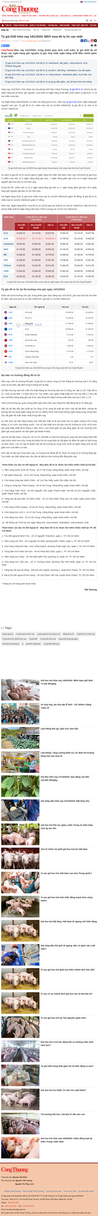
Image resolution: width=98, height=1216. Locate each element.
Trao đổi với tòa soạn (54, 1191)
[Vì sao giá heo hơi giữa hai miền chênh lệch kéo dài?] (20, 979)
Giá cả (4, 30)
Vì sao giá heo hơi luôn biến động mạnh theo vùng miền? (66, 899)
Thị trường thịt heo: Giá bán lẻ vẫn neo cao (63, 1114)
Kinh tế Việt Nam (29, 16)
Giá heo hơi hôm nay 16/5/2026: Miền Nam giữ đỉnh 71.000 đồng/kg (67, 682)
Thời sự (8, 25)
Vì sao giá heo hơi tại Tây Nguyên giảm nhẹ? (63, 1018)
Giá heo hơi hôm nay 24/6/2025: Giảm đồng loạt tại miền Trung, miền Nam (66, 1140)
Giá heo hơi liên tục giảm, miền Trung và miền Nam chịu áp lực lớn (67, 827)
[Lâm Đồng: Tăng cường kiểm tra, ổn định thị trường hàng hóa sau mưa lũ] (20, 762)
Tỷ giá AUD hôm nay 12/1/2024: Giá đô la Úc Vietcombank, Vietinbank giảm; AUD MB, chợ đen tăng (48, 76)
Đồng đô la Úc (68, 634)
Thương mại (52, 25)
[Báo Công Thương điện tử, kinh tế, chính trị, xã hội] (20, 8)
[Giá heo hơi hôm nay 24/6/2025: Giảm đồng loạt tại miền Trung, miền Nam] (20, 1147)
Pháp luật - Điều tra (80, 25)
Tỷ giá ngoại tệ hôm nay (25, 634)
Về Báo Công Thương (12, 1191)
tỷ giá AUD (71, 102)
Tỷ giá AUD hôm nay (48, 639)
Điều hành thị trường (21, 30)
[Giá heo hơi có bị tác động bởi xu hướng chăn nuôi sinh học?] (20, 1051)
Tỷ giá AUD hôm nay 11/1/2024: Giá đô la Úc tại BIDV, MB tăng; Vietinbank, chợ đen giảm (48, 70)
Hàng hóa (46, 30)
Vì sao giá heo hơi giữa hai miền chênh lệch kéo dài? (68, 970)
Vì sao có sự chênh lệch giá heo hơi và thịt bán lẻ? (67, 994)
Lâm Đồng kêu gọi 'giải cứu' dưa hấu (59, 728)
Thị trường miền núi (72, 30)
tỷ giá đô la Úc (76, 89)
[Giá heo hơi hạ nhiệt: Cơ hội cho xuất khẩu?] (20, 1099)
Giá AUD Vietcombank (10, 644)
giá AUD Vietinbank (33, 644)
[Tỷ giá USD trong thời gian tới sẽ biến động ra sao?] (20, 1075)
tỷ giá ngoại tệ (7, 634)
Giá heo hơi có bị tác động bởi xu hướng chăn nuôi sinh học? (67, 1043)
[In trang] (95, 45)
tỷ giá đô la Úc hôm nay (86, 634)
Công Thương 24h (20, 25)
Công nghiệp (64, 25)
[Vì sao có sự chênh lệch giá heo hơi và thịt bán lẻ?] (20, 1003)
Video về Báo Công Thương (33, 1191)
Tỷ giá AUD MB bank (51, 644)
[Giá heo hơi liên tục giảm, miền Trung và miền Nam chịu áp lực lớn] (20, 834)
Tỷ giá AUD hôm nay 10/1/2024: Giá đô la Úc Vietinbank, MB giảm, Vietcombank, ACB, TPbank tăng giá (46, 64)
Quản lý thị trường (38, 25)
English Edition (90, 2)
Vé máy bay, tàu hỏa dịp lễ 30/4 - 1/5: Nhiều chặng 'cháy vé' (66, 706)
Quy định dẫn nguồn (86, 1191)
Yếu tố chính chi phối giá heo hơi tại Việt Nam (64, 849)
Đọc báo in (65, 16)
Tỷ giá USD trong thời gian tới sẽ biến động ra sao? (67, 1066)
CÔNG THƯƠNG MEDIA (10, 16)
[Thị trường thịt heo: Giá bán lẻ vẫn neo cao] (20, 1123)
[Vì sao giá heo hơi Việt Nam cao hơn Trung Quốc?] (20, 882)
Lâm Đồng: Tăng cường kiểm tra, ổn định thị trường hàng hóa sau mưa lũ (67, 754)
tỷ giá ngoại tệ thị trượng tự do (48, 634)
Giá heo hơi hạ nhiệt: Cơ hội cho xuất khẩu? (63, 1090)
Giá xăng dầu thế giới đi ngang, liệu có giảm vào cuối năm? (68, 947)
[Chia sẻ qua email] (92, 45)
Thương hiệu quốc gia (48, 16)
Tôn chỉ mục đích (69, 1191)
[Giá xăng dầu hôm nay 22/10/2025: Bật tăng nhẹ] (20, 810)
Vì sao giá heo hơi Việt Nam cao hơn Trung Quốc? (66, 873)
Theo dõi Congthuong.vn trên (31, 41)
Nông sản (57, 30)
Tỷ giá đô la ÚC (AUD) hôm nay (14, 639)
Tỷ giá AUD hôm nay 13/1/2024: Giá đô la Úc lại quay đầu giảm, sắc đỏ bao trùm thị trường (48, 82)
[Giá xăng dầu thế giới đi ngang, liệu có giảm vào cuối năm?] (20, 955)
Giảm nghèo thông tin (82, 16)
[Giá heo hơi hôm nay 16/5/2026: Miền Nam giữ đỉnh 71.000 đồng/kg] (20, 690)
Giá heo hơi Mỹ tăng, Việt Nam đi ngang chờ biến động (69, 921)
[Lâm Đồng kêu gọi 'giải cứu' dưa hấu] (20, 738)
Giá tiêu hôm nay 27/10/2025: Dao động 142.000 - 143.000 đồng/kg (65, 778)
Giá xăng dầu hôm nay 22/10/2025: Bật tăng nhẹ (65, 801)
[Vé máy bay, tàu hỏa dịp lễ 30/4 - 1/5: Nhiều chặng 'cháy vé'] (20, 714)
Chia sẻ (6, 46)
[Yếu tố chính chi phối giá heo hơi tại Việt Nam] (20, 858)
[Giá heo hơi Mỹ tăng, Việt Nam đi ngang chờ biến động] (20, 931)
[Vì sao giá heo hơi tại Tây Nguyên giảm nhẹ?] (20, 1027)
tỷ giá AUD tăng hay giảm (68, 639)
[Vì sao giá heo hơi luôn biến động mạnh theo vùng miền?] (20, 906)
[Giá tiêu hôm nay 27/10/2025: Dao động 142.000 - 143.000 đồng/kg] (20, 786)
